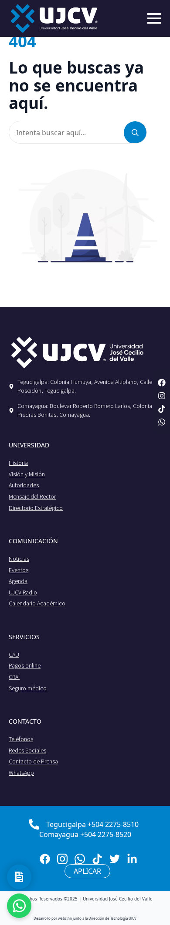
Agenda (18, 581)
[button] (135, 132)
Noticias (19, 559)
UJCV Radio (23, 592)
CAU (14, 654)
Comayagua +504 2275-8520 (85, 834)
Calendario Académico (37, 603)
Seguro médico (28, 688)
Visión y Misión (27, 474)
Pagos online (25, 665)
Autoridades (24, 485)
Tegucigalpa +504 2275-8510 (92, 824)
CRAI (14, 677)
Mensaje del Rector (32, 496)
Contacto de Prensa (33, 761)
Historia (18, 463)
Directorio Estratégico (36, 508)
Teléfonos (21, 739)
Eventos (18, 570)
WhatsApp (21, 773)
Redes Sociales (27, 750)
